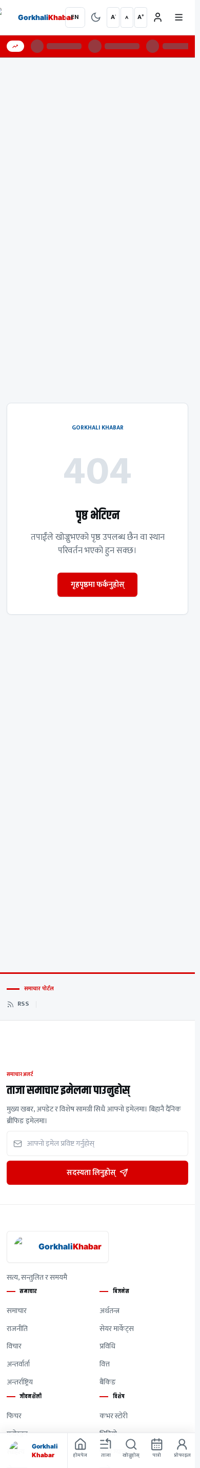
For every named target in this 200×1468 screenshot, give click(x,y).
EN (75, 17)
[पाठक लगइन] (158, 17)
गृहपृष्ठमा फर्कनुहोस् (98, 584)
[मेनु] (178, 17)
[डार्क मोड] (96, 17)
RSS (23, 1004)
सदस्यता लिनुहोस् (91, 1172)
